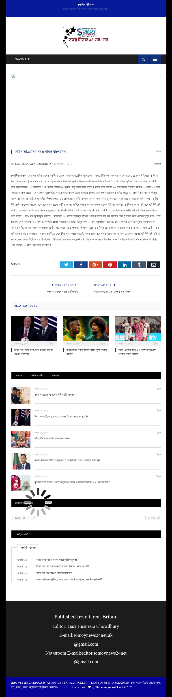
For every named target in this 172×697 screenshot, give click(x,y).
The (109, 687)
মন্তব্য (55, 375)
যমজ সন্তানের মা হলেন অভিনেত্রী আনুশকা (54, 394)
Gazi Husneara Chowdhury (33, 164)
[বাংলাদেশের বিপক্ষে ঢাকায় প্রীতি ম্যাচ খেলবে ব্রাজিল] (86, 330)
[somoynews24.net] (86, 36)
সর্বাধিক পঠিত (37, 375)
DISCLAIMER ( (122, 682)
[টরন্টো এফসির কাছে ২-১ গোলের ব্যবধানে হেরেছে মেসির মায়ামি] (138, 330)
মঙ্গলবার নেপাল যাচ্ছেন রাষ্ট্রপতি (62, 291)
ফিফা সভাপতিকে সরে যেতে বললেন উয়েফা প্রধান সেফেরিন (85, 9)
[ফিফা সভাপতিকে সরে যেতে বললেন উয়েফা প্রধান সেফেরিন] (34, 330)
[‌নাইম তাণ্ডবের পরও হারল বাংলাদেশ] (86, 109)
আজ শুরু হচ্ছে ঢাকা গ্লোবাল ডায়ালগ (112, 291)
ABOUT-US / (55, 682)
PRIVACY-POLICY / (76, 682)
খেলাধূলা (157, 164)
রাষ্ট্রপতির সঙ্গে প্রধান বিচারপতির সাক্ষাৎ (52, 438)
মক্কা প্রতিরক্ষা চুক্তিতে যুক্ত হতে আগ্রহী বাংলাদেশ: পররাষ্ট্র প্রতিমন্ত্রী (67, 460)
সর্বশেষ (19, 375)
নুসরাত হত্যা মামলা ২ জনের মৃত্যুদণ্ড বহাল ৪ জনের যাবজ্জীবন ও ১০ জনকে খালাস (72, 482)
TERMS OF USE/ (100, 682)
